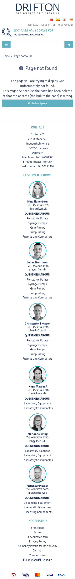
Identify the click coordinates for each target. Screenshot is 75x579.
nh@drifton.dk (38, 208)
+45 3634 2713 (40, 437)
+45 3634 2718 (40, 390)
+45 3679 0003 (40, 489)
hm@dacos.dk (37, 393)
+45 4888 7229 (40, 266)
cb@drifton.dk (37, 330)
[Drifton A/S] (37, 8)
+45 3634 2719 (40, 327)
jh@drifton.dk (37, 269)
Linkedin (46, 560)
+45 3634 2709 (40, 205)
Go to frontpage (37, 103)
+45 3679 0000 (44, 157)
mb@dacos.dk (37, 441)
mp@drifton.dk (37, 493)
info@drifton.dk (42, 162)
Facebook (31, 560)
